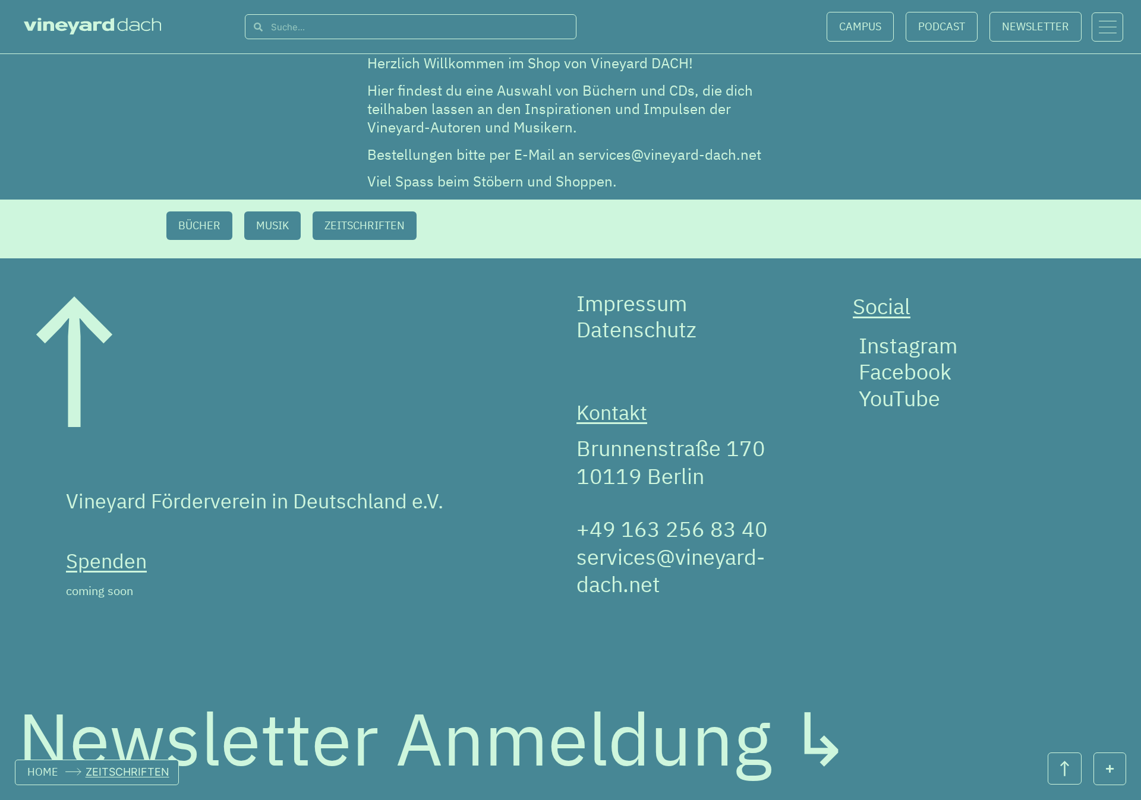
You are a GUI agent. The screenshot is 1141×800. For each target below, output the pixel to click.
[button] (199, 225)
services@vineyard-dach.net (669, 154)
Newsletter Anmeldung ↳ (434, 738)
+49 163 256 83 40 (672, 529)
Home (42, 772)
